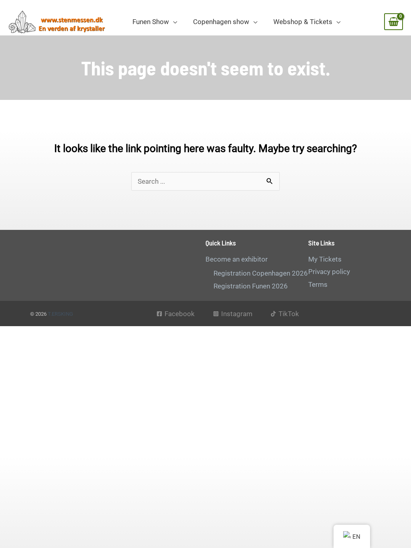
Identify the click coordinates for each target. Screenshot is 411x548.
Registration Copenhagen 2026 (261, 273)
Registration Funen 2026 (251, 286)
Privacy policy (329, 272)
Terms (318, 284)
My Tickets (325, 259)
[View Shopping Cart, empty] (393, 21)
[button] (173, 22)
